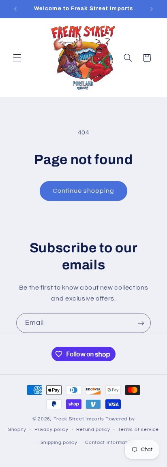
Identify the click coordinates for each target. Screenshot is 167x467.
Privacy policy (51, 429)
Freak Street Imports (79, 419)
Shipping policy (59, 442)
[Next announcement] (152, 9)
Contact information (110, 442)
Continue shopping (84, 191)
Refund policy (93, 429)
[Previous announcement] (15, 9)
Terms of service (138, 429)
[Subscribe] (141, 323)
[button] (17, 58)
